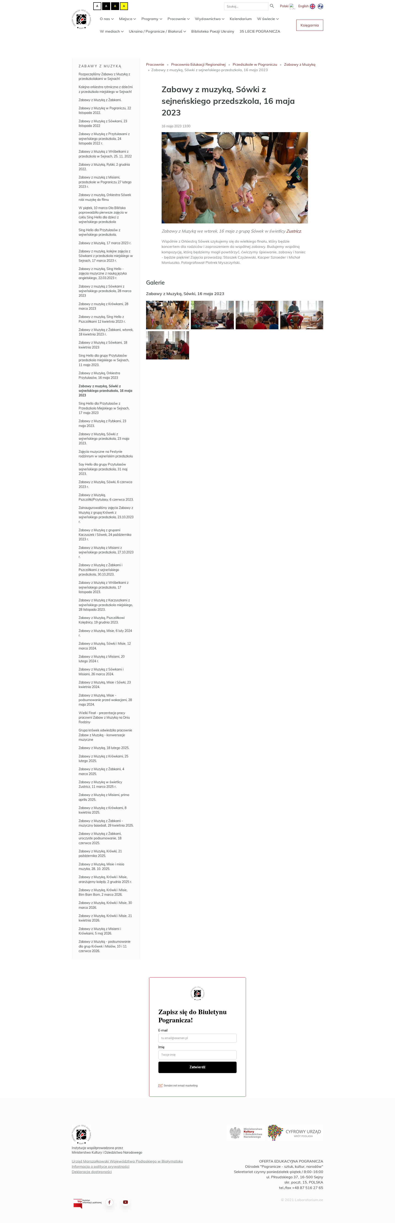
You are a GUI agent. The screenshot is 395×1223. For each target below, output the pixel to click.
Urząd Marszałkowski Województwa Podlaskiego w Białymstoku (127, 1161)
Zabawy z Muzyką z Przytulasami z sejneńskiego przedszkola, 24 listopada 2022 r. (104, 138)
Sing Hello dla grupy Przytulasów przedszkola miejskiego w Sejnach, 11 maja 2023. (104, 360)
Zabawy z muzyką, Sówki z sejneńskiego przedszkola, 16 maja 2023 (105, 391)
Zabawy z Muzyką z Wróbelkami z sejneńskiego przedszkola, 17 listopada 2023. (103, 587)
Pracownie (177, 18)
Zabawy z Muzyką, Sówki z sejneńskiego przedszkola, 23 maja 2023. (104, 438)
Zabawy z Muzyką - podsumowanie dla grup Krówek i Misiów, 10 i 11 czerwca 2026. (105, 946)
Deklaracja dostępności (92, 1171)
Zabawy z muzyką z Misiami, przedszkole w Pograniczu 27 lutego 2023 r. (105, 182)
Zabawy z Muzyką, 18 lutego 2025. (104, 748)
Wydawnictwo (208, 18)
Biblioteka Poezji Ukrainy (212, 31)
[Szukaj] (272, 6)
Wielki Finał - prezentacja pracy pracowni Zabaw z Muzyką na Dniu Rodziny (104, 717)
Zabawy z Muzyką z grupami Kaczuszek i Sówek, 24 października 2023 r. (105, 535)
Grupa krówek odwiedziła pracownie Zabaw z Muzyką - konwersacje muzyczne (105, 735)
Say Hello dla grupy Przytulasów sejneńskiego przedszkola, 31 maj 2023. (103, 469)
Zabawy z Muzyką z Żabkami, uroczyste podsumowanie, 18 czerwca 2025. (100, 838)
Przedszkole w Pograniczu (255, 64)
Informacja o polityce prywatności (100, 1166)
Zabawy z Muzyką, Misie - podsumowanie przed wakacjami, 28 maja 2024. (105, 700)
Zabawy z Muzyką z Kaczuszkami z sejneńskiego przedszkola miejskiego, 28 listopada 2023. (106, 605)
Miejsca (125, 18)
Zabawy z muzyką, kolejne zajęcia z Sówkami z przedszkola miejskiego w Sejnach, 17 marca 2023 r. (106, 256)
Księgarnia (310, 25)
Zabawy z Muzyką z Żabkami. (100, 100)
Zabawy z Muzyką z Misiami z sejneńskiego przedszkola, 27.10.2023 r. (106, 552)
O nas (105, 18)
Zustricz (293, 231)
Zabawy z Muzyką (100, 66)
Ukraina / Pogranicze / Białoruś (155, 31)
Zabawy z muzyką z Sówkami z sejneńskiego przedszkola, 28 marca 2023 (105, 291)
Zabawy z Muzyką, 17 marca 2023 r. (105, 243)
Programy (150, 18)
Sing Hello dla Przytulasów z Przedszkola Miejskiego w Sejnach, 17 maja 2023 (104, 408)
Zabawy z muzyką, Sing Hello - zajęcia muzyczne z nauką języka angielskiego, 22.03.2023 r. (103, 273)
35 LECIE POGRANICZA (260, 31)
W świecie (266, 18)
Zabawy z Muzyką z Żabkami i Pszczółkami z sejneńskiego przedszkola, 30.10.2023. (100, 569)
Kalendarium (241, 18)
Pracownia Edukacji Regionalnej (198, 64)
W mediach (110, 31)
